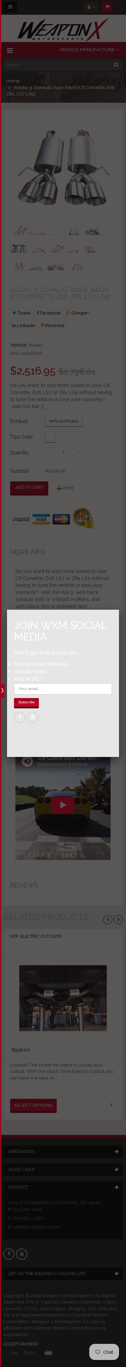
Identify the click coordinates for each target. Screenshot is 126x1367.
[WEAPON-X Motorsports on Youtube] (32, 717)
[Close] (119, 609)
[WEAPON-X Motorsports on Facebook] (19, 717)
